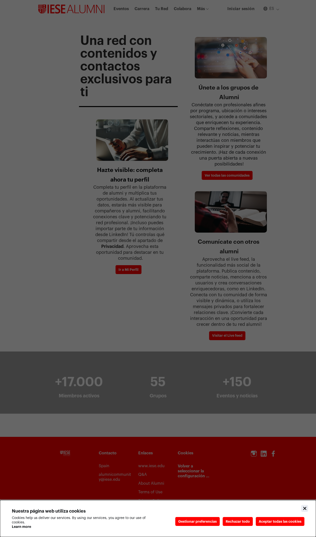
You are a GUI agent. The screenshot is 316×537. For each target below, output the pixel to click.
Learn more (21, 526)
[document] (158, 518)
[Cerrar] (304, 508)
